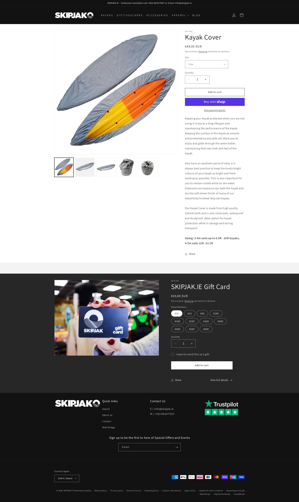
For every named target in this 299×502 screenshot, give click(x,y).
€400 (220, 321)
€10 (177, 313)
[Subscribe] (176, 447)
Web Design (108, 427)
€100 (216, 313)
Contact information (171, 490)
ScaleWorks (239, 494)
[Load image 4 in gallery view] (126, 167)
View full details (219, 380)
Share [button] (192, 253)
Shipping (202, 51)
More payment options (214, 110)
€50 (202, 313)
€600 (206, 329)
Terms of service (133, 490)
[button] (180, 15)
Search (106, 409)
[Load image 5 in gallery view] (147, 167)
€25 (190, 313)
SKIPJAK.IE (69, 490)
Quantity (189, 72)
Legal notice (189, 490)
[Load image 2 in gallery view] (84, 167)
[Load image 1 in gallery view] (64, 167)
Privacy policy (116, 490)
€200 (177, 321)
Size (187, 57)
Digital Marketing (222, 494)
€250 (192, 321)
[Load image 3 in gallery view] (105, 167)
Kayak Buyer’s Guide (235, 490)
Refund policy (101, 490)
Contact (106, 421)
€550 (192, 329)
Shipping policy (151, 490)
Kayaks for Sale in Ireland (211, 490)
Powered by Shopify (82, 490)
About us (107, 415)
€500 (177, 329)
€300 (206, 321)
